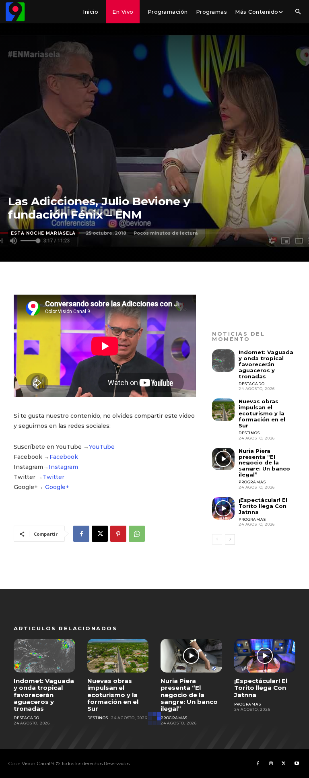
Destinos (249, 433)
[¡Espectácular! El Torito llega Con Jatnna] (223, 508)
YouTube (102, 446)
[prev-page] (217, 539)
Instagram (63, 467)
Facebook (63, 456)
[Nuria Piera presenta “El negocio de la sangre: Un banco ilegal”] (223, 459)
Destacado (251, 384)
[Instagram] (270, 763)
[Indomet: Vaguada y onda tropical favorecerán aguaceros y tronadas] (223, 360)
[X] (100, 534)
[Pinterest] (118, 534)
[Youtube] (296, 763)
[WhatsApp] (137, 534)
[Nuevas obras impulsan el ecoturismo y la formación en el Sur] (223, 409)
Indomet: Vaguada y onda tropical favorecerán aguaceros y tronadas (266, 364)
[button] (297, 12)
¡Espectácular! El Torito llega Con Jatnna (263, 506)
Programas (252, 482)
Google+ (57, 487)
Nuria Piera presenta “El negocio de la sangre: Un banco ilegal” (264, 463)
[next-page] (230, 539)
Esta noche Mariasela (43, 233)
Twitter (53, 477)
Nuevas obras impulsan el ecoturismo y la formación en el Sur (262, 413)
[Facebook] (81, 534)
